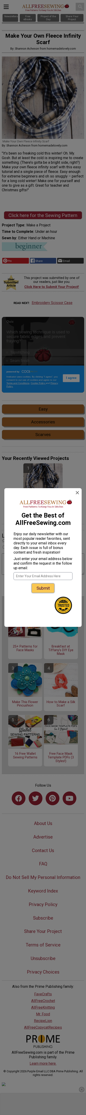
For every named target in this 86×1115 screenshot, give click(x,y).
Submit (43, 588)
